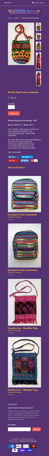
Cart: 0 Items (39, 3)
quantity (11, 104)
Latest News (12, 404)
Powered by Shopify (28, 441)
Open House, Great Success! (20, 408)
